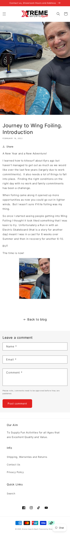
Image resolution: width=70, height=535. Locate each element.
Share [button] (9, 146)
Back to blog (37, 319)
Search (11, 493)
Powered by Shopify (47, 529)
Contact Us (13, 464)
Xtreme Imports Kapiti (30, 529)
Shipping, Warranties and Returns (27, 456)
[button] (4, 14)
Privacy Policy (15, 472)
